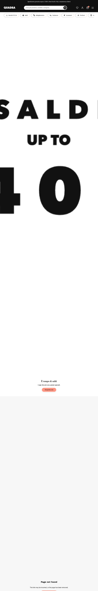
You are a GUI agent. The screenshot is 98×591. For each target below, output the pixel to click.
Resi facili (52, 1)
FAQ (57, 1)
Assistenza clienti (65, 1)
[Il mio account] (82, 7)
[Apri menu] (92, 8)
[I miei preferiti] (77, 7)
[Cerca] (65, 7)
